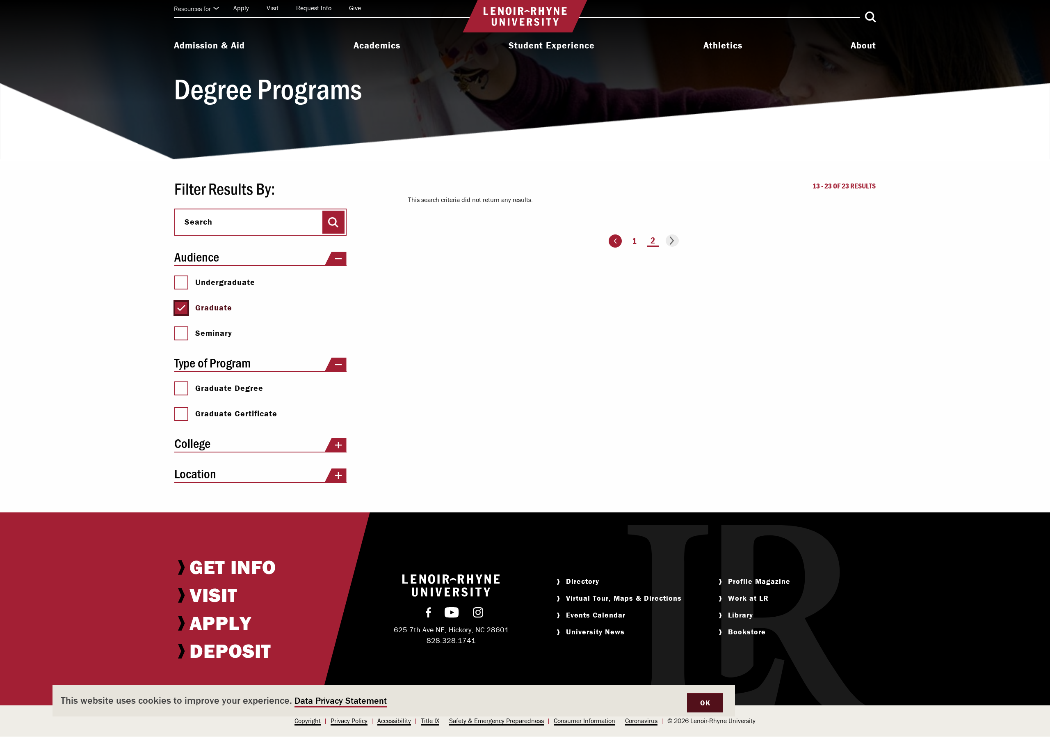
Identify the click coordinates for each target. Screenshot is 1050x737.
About (863, 45)
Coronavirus (641, 720)
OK (705, 702)
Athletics (722, 45)
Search (198, 221)
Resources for (192, 9)
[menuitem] (209, 46)
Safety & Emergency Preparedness (496, 720)
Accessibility (394, 720)
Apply (241, 8)
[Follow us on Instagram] (478, 614)
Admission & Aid (209, 45)
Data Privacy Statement (340, 700)
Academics (377, 45)
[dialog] (394, 700)
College (192, 442)
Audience (196, 256)
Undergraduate (225, 282)
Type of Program (212, 362)
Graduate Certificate (236, 413)
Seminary (213, 333)
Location (195, 473)
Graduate (213, 307)
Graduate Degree (229, 388)
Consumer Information (584, 720)
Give (355, 8)
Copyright (307, 720)
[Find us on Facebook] (428, 614)
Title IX (430, 720)
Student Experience (552, 45)
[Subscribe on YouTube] (452, 614)
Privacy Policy (349, 720)
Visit (272, 8)
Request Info (313, 8)
